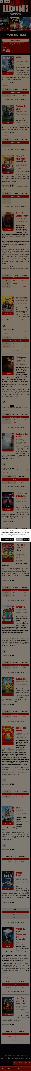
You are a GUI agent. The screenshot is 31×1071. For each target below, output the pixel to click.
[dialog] (15, 535)
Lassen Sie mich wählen (7, 539)
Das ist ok (26, 539)
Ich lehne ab (19, 539)
